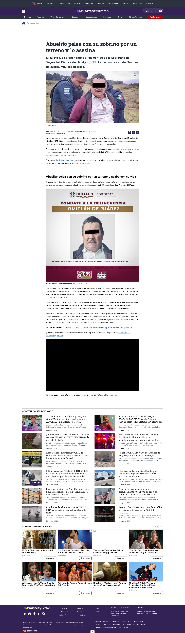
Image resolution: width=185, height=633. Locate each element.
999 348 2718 (142, 613)
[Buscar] (160, 10)
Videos (125, 3)
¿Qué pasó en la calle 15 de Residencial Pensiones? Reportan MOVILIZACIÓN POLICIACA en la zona (138, 474)
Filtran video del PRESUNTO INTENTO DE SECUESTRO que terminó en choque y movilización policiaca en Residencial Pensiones (67, 475)
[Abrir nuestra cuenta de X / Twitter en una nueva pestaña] (25, 613)
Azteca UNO (65, 3)
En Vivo (156, 17)
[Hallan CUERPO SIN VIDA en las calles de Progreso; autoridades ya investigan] (105, 459)
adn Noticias (113, 3)
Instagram (50, 335)
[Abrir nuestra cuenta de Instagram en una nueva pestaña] (29, 613)
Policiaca (107, 17)
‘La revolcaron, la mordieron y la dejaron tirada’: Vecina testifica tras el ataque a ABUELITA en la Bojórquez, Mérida (66, 419)
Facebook (122, 332)
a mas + (149, 3)
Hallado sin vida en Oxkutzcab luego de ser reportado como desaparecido (99, 327)
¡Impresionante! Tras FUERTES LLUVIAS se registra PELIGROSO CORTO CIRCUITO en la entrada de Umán (67, 437)
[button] (92, 631)
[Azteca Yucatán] (92, 11)
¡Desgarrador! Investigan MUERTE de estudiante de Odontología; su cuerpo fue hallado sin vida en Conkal (66, 455)
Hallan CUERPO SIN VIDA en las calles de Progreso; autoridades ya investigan (139, 454)
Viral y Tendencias (57, 17)
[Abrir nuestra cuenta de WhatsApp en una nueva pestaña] (43, 613)
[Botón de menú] (23, 11)
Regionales (137, 3)
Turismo (40, 17)
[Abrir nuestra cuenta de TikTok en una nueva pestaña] (34, 613)
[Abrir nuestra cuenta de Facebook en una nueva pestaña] (38, 613)
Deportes (89, 3)
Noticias (101, 3)
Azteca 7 (77, 3)
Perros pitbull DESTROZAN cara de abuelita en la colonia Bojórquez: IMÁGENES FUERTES (140, 510)
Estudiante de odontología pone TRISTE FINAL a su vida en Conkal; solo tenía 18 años (66, 510)
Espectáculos (91, 17)
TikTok (60, 335)
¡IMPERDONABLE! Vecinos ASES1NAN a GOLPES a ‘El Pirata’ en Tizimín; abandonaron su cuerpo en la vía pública (139, 437)
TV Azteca (51, 3)
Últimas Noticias (135, 17)
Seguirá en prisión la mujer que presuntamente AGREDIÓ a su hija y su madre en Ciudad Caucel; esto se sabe (138, 492)
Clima (119, 17)
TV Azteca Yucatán (64, 160)
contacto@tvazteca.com (146, 611)
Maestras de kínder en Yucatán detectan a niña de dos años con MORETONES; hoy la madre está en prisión (67, 492)
